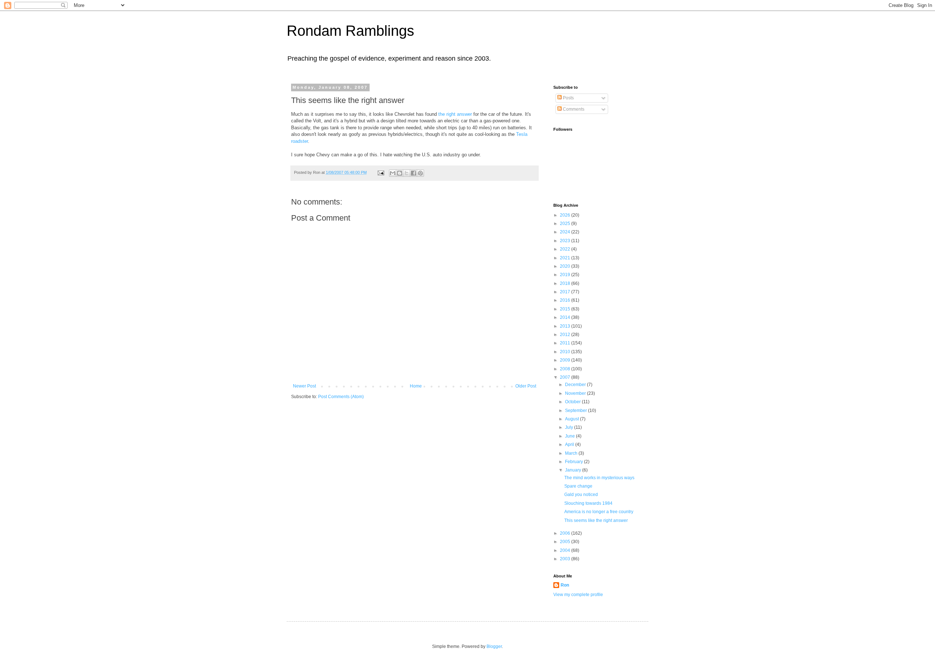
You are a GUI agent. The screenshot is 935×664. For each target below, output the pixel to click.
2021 (565, 257)
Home (416, 386)
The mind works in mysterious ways (599, 477)
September (576, 410)
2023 (565, 240)
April (570, 444)
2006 (565, 533)
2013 (565, 326)
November (576, 393)
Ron (565, 585)
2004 (565, 550)
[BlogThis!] (399, 173)
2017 (565, 291)
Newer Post (304, 386)
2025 (565, 223)
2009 (565, 360)
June (570, 436)
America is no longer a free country (598, 511)
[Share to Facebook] (413, 173)
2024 (565, 231)
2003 (565, 558)
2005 (565, 541)
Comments (573, 109)
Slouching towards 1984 (588, 503)
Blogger (494, 646)
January (573, 470)
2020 (565, 266)
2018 (565, 283)
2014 (565, 317)
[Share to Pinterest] (420, 173)
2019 (565, 274)
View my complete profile (578, 594)
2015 (565, 309)
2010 (565, 351)
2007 (565, 377)
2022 (565, 249)
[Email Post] (380, 172)
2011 (565, 343)
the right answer (455, 114)
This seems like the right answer (596, 520)
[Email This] (392, 173)
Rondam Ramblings (350, 31)
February (574, 461)
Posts (568, 97)
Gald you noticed (581, 494)
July (569, 427)
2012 (565, 334)
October (573, 401)
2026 (565, 215)
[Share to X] (406, 173)
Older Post (525, 386)
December (576, 384)
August (572, 418)
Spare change (578, 486)
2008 (565, 368)
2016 (565, 300)
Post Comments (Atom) (341, 396)
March (572, 453)
